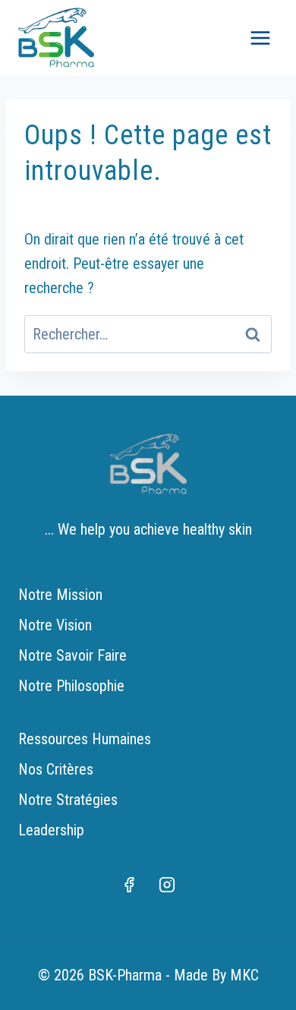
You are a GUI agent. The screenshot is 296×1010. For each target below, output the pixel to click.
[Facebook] (129, 884)
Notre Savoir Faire (72, 655)
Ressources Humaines (84, 739)
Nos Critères (55, 769)
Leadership (51, 830)
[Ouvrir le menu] (260, 37)
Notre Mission (60, 594)
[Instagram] (167, 884)
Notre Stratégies (68, 800)
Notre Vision (55, 625)
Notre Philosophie (71, 686)
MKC (244, 975)
